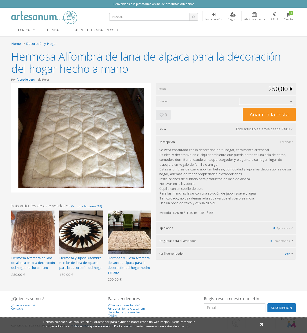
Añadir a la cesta (269, 114)
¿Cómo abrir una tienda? (124, 305)
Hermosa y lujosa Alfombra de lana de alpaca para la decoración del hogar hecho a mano (129, 265)
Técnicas (23, 30)
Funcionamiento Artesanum (126, 308)
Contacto (17, 308)
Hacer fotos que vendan (124, 312)
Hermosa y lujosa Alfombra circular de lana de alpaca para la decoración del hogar (81, 263)
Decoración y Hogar (41, 43)
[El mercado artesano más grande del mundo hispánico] (44, 17)
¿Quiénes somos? (23, 305)
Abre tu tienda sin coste (98, 30)
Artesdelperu (26, 79)
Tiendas (53, 30)
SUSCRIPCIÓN (281, 308)
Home (16, 43)
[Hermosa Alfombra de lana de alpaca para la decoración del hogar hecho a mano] (33, 232)
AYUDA (112, 315)
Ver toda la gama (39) (86, 206)
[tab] (226, 129)
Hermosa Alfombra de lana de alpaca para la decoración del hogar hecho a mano (33, 263)
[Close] (262, 324)
